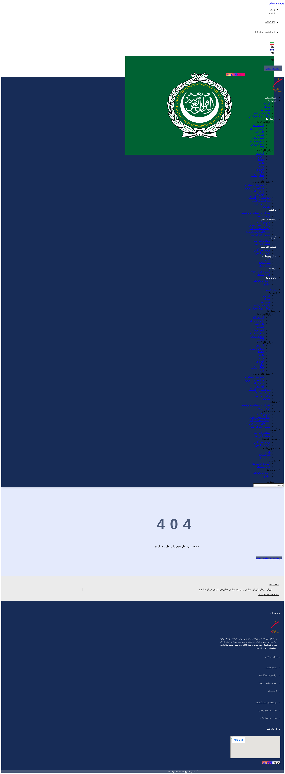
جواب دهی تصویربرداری (267, 710)
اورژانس (259, 194)
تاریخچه (266, 103)
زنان (261, 172)
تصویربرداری (257, 128)
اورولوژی (259, 169)
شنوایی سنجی (256, 141)
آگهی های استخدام (260, 271)
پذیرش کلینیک (262, 222)
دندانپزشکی (257, 175)
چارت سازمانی (262, 113)
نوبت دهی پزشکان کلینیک (266, 702)
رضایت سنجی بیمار (260, 225)
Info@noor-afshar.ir (265, 32)
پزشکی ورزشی (262, 203)
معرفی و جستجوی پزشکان (255, 212)
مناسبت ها (264, 265)
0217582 (274, 584)
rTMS (260, 147)
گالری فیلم (264, 262)
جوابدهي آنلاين (262, 253)
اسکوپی (259, 134)
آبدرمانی (265, 206)
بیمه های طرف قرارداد (258, 231)
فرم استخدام (263, 274)
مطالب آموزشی (261, 240)
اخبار (267, 259)
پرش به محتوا (276, 2)
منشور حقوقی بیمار (259, 234)
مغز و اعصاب (256, 156)
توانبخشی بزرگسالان (259, 197)
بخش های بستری (254, 184)
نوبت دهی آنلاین (262, 250)
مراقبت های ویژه (254, 187)
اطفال (260, 159)
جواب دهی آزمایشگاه (268, 718)
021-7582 (270, 22)
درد (262, 178)
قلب (261, 166)
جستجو (271, 481)
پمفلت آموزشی (262, 243)
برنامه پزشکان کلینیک (268, 675)
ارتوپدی (260, 153)
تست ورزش (257, 144)
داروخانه (259, 131)
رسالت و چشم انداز (259, 116)
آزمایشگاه (258, 125)
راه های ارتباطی (261, 280)
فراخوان (265, 284)
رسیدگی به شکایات (260, 228)
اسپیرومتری (257, 137)
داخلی (260, 162)
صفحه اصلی (270, 97)
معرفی (266, 106)
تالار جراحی (257, 191)
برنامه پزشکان (262, 216)
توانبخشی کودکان (261, 200)
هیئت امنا (265, 109)
